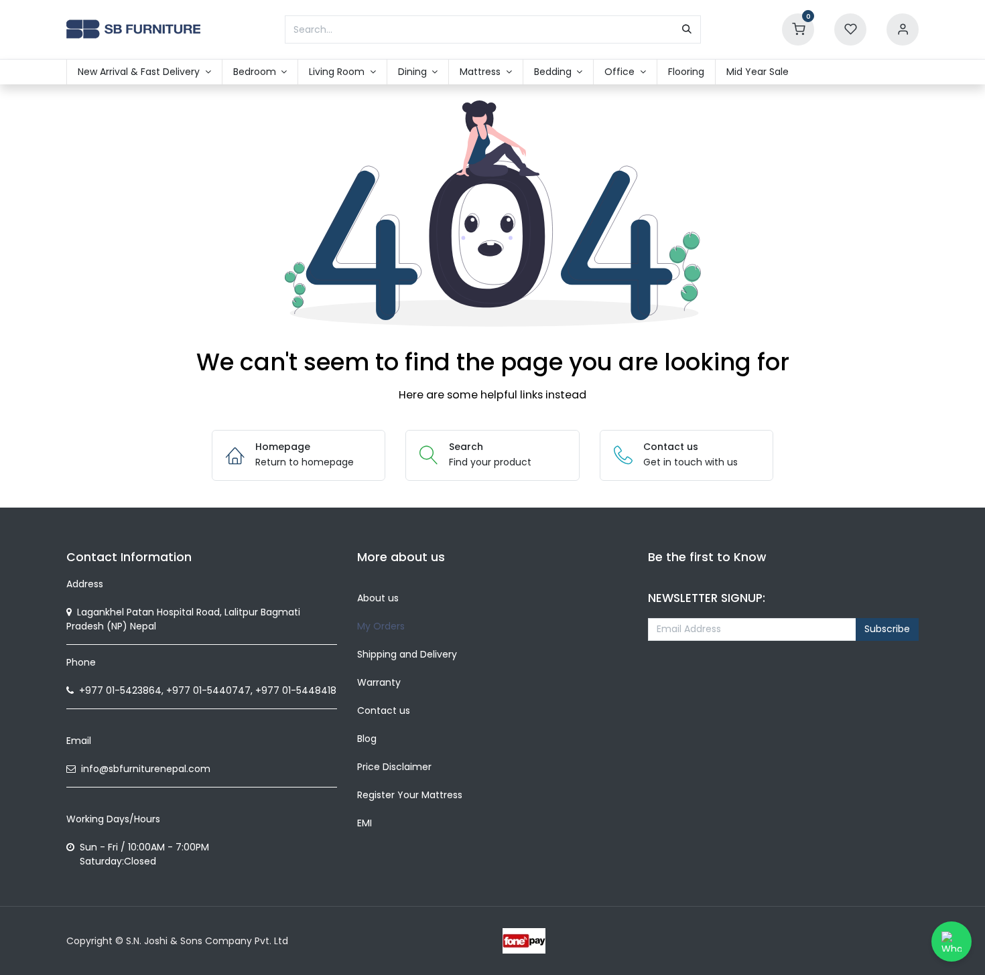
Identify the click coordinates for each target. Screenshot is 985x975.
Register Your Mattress (409, 795)
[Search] (686, 29)
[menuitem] (144, 72)
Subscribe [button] (887, 628)
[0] (798, 28)
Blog (367, 738)
